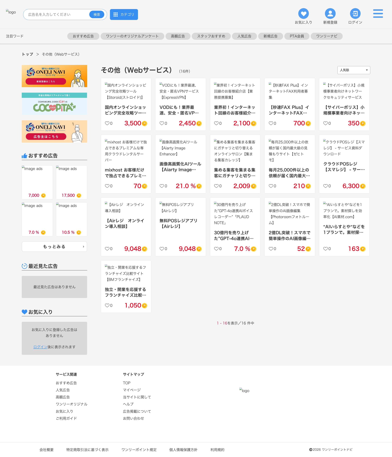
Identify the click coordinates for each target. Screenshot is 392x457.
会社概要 (47, 449)
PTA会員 (297, 36)
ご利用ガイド (66, 418)
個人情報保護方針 (183, 449)
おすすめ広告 (83, 36)
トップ (27, 54)
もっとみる (54, 247)
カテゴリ (127, 14)
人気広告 (244, 36)
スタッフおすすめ (211, 36)
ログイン (355, 22)
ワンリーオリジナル (71, 404)
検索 (97, 14)
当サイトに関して (137, 397)
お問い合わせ (133, 418)
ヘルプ (128, 404)
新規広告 (271, 36)
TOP (126, 383)
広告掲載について (137, 411)
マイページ (132, 390)
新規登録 (330, 22)
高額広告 (178, 36)
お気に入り (303, 22)
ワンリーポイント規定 (139, 449)
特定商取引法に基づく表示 (87, 449)
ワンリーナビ (326, 36)
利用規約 (217, 449)
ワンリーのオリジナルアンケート (132, 36)
